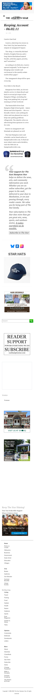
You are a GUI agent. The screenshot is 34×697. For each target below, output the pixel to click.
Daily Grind (7, 558)
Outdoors (7, 611)
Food (5, 600)
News (6, 543)
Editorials (7, 636)
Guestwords (8, 638)
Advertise (7, 652)
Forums (7, 400)
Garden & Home (7, 621)
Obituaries (7, 550)
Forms (6, 657)
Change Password (7, 668)
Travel (6, 595)
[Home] (17, 17)
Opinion (6, 630)
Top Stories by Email (7, 680)
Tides (6, 625)
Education (7, 560)
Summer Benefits (6, 579)
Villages (6, 563)
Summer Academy (7, 676)
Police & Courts (6, 546)
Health (6, 605)
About (6, 649)
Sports (6, 614)
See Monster (8, 576)
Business (7, 552)
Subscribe (7, 662)
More (5, 646)
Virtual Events (6, 584)
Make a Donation (7, 672)
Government (8, 555)
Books (6, 571)
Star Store (7, 659)
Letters (6, 641)
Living (6, 592)
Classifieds (7, 654)
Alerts (6, 665)
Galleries (7, 574)
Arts (5, 569)
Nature (6, 608)
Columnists (7, 633)
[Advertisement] (17, 485)
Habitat (6, 603)
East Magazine (7, 617)
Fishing (6, 597)
